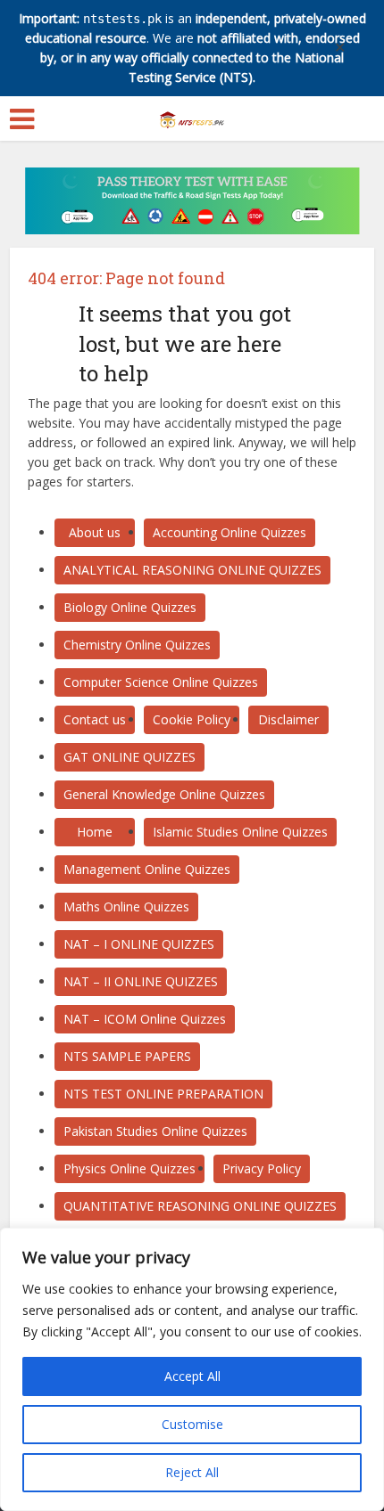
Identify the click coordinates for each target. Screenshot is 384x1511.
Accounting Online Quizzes (229, 532)
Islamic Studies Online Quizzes (240, 831)
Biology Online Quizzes (129, 607)
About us (95, 532)
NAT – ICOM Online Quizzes (144, 1018)
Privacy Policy (261, 1168)
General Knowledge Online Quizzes (164, 794)
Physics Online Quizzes (129, 1168)
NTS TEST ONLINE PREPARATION (163, 1093)
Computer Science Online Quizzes (160, 682)
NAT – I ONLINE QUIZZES (138, 943)
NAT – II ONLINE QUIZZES (140, 981)
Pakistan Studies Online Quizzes (155, 1131)
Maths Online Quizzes (126, 906)
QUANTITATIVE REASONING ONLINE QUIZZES (200, 1205)
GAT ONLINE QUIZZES (129, 756)
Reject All (192, 1472)
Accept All (192, 1376)
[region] (192, 1369)
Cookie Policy (191, 719)
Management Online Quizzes (146, 869)
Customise (192, 1424)
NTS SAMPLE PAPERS (127, 1056)
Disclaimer (288, 719)
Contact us (94, 719)
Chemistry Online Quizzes (137, 644)
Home (95, 831)
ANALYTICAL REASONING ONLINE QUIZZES (192, 569)
